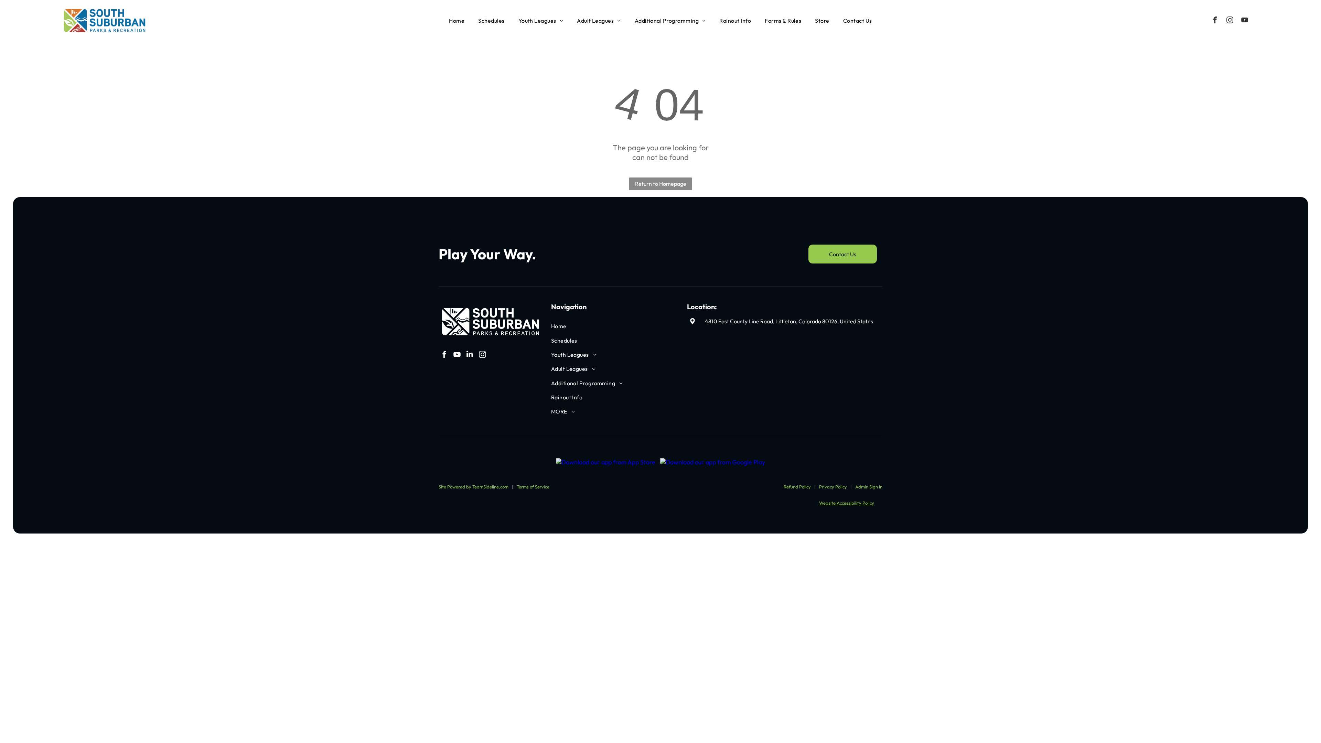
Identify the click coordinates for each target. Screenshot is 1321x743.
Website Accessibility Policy (846, 503)
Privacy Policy (833, 486)
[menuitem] (456, 20)
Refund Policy (797, 486)
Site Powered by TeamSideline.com (473, 486)
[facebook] (1215, 21)
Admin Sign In (868, 486)
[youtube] (1244, 21)
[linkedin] (469, 355)
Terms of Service (533, 486)
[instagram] (1230, 21)
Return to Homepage (660, 183)
